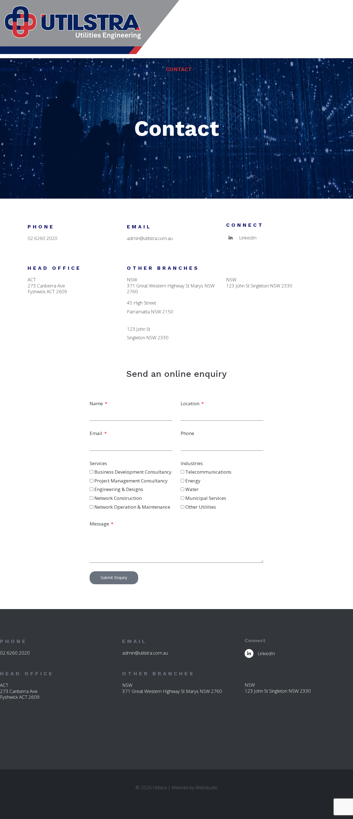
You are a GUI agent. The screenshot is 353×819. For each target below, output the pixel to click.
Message (100, 524)
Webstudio (207, 787)
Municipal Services (205, 498)
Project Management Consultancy (131, 480)
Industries (192, 463)
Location (190, 403)
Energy (192, 480)
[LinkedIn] (230, 237)
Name (97, 403)
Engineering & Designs (118, 489)
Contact (179, 69)
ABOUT (9, 69)
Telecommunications (208, 472)
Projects (98, 69)
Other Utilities (200, 507)
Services (47, 69)
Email (96, 433)
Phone (187, 433)
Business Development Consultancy (133, 472)
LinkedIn (247, 237)
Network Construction (118, 498)
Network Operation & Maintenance (132, 507)
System (139, 69)
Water (192, 489)
